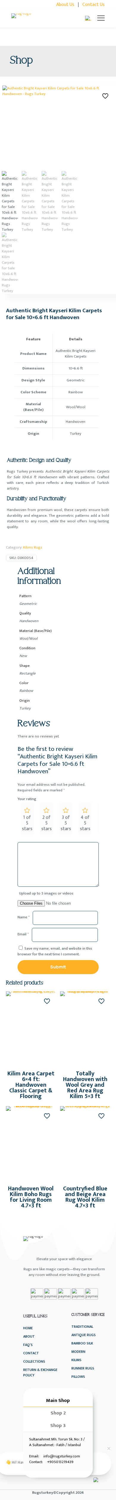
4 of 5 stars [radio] (85, 823)
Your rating (27, 799)
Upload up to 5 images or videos (46, 893)
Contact (31, 1353)
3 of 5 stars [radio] (66, 823)
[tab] (58, 1400)
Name (24, 917)
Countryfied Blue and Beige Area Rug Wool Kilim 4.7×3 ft (85, 1197)
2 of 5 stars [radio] (46, 823)
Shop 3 (58, 1425)
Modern (78, 1352)
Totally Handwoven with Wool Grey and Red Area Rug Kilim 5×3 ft (85, 1085)
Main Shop (58, 1400)
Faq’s (28, 1345)
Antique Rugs (83, 1335)
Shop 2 (58, 1413)
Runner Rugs (82, 1368)
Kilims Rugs (32, 547)
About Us (65, 5)
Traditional (82, 1327)
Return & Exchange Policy (40, 1372)
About (29, 1336)
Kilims (76, 1360)
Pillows (78, 1377)
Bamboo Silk (82, 1343)
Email (23, 934)
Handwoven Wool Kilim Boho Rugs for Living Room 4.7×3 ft (31, 1197)
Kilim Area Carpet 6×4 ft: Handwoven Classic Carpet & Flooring (30, 1085)
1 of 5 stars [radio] (27, 823)
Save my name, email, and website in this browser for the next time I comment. (55, 951)
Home (28, 1328)
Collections (34, 1361)
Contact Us (93, 5)
